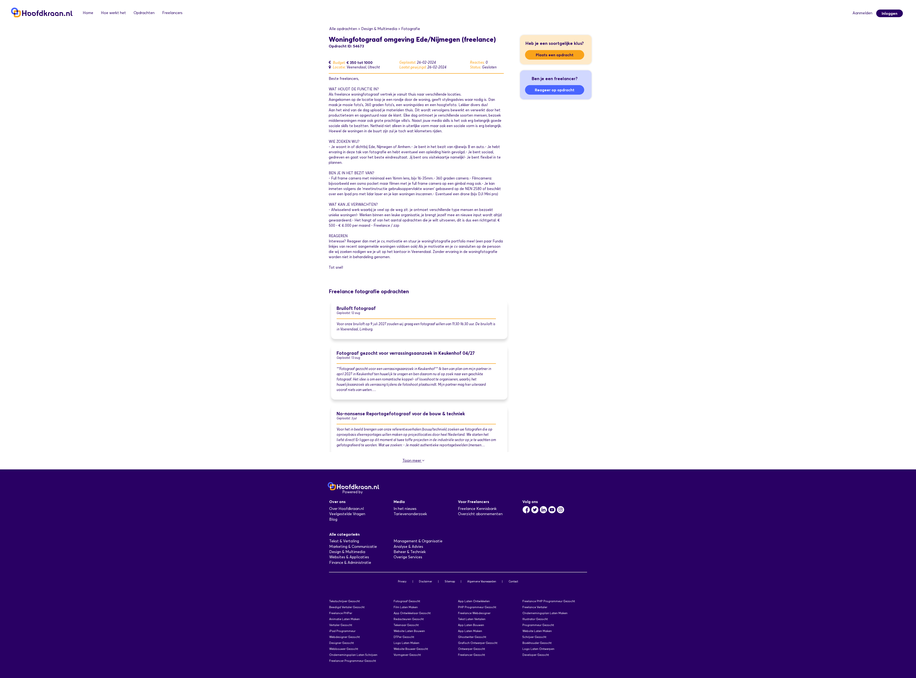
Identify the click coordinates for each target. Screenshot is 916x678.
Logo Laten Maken (406, 643)
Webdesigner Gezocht (344, 637)
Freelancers (172, 12)
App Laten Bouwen (471, 625)
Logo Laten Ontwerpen (538, 649)
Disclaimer (425, 581)
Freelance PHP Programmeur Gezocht (548, 601)
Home (88, 12)
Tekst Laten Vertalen (471, 619)
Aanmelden (862, 13)
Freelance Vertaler (534, 607)
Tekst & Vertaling (344, 541)
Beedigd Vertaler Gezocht (346, 607)
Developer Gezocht (535, 655)
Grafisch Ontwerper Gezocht (477, 643)
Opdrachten (144, 12)
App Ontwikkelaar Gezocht (412, 613)
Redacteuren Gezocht (409, 619)
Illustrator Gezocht (535, 619)
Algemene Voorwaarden (481, 581)
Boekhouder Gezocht (537, 643)
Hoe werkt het (113, 12)
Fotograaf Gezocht (407, 601)
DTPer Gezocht (404, 637)
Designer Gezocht (341, 643)
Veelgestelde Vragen (347, 514)
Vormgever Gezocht (407, 655)
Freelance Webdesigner (474, 613)
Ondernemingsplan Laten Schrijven (353, 655)
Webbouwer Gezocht (343, 649)
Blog (333, 519)
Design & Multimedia (347, 552)
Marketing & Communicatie (353, 546)
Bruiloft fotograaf (356, 308)
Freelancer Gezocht (471, 655)
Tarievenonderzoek (410, 514)
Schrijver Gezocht (534, 637)
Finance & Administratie (350, 562)
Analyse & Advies (408, 546)
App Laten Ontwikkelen (474, 601)
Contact (513, 581)
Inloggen (889, 13)
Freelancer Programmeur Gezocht (352, 661)
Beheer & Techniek (410, 552)
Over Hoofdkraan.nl (346, 508)
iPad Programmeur (342, 631)
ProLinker (372, 492)
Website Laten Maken (537, 631)
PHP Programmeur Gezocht (477, 607)
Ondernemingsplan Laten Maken (544, 613)
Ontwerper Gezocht (471, 649)
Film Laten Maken (406, 607)
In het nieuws (405, 508)
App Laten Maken (470, 631)
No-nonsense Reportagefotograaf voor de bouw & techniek (401, 413)
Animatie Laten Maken (344, 619)
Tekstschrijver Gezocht (344, 601)
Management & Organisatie (418, 541)
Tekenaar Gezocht (406, 625)
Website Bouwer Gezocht (411, 649)
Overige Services (408, 557)
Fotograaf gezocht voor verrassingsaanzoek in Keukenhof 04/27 (406, 353)
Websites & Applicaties (349, 557)
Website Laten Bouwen (409, 631)
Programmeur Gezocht (538, 625)
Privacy (402, 581)
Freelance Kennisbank (477, 508)
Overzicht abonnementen (480, 514)
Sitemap (450, 581)
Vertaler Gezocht (340, 625)
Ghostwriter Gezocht (472, 637)
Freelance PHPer (340, 613)
